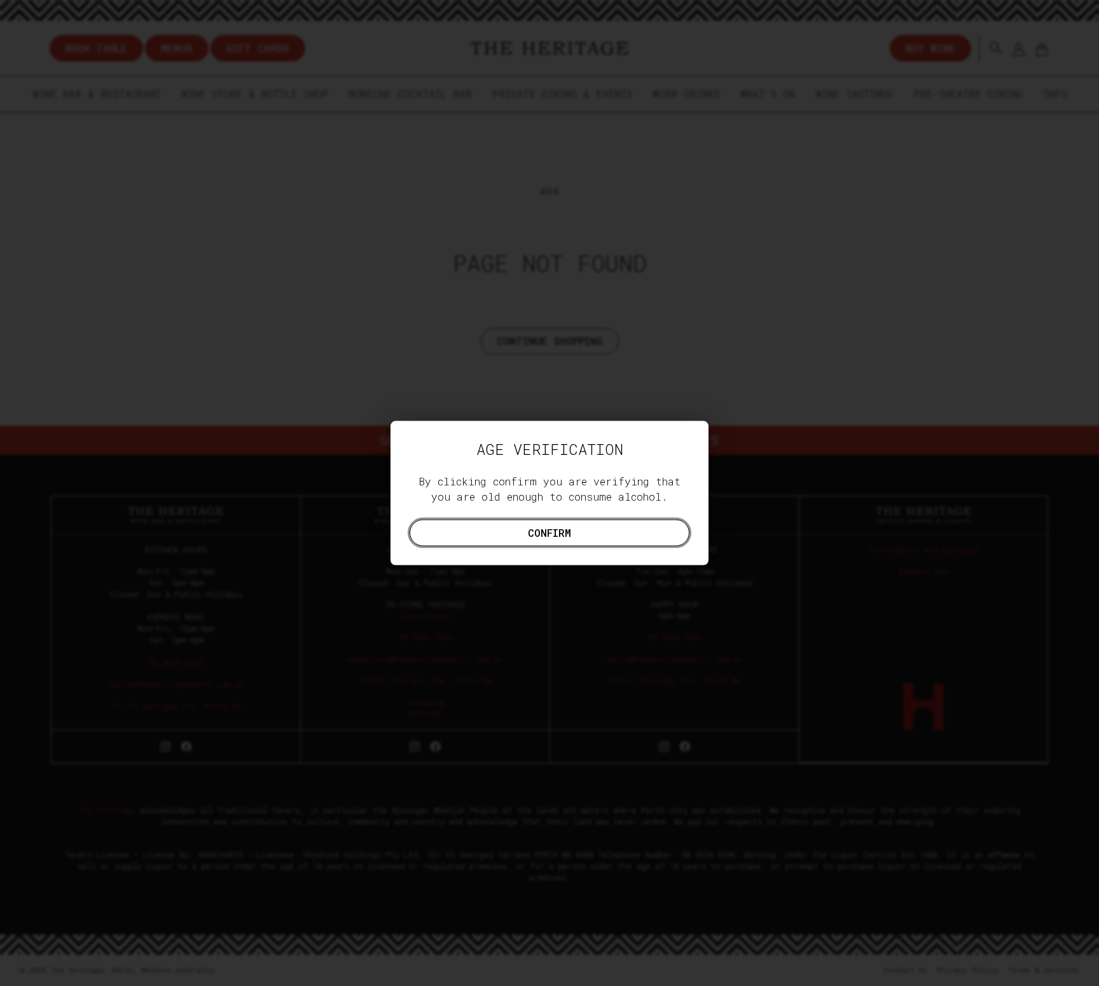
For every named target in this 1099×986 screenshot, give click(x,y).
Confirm (549, 532)
